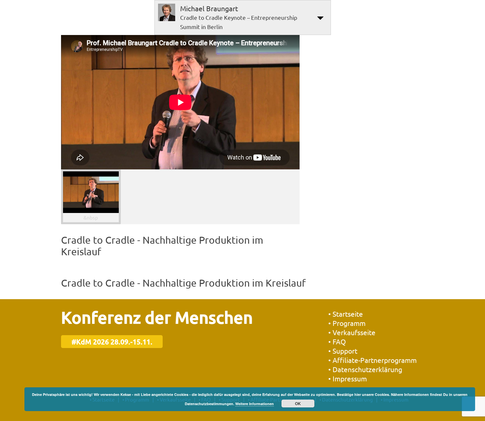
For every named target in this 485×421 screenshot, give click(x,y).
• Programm (347, 323)
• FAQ (337, 341)
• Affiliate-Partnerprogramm (372, 360)
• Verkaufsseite (351, 332)
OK (298, 403)
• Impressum (347, 378)
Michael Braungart (209, 8)
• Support (342, 350)
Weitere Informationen (254, 403)
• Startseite (345, 313)
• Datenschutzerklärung (365, 369)
